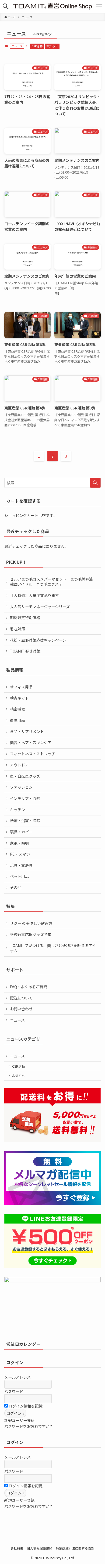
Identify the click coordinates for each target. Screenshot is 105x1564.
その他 (15, 887)
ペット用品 (19, 876)
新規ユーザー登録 (19, 1420)
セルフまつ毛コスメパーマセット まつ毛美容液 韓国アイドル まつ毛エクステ (53, 581)
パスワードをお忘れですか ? (28, 1426)
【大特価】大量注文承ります (34, 595)
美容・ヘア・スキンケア (30, 742)
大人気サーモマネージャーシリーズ (40, 606)
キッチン (17, 809)
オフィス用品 (21, 686)
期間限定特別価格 (25, 617)
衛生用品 (17, 720)
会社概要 (16, 1548)
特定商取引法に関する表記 (75, 1548)
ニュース (17, 1020)
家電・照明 (19, 843)
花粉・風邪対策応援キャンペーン (38, 640)
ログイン (14, 1362)
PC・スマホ (20, 854)
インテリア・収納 (25, 798)
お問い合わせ (21, 1008)
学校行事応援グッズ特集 (30, 934)
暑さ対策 (17, 628)
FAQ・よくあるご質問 (28, 986)
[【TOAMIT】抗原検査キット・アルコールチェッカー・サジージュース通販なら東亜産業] (52, 6)
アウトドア (19, 765)
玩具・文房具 (21, 865)
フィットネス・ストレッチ (32, 753)
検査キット (19, 698)
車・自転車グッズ (25, 776)
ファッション (21, 787)
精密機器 (17, 709)
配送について (21, 997)
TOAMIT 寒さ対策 (25, 651)
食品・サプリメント (27, 731)
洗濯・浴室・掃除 (25, 820)
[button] (5, 6)
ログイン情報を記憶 (25, 1406)
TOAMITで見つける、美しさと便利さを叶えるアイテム (53, 948)
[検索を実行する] (95, 483)
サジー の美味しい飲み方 (31, 923)
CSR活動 (37, 46)
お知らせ (52, 46)
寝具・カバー (21, 831)
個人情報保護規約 (39, 1548)
